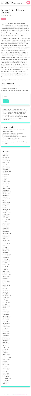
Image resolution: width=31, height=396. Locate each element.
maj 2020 (5, 283)
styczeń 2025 (6, 186)
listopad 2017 (6, 335)
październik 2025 (7, 171)
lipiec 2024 (5, 197)
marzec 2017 (6, 349)
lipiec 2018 (5, 321)
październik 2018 (7, 316)
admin (3, 15)
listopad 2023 (6, 211)
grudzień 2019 (6, 292)
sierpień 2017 (6, 340)
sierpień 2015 (6, 381)
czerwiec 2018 (6, 323)
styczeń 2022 (6, 249)
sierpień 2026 (6, 153)
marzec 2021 (6, 266)
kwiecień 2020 (6, 285)
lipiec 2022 (5, 238)
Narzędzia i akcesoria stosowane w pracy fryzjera (14, 136)
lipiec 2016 (5, 363)
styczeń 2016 (6, 373)
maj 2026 (5, 159)
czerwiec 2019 (6, 302)
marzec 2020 (6, 286)
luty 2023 (5, 226)
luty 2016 (5, 371)
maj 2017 (5, 345)
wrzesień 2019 (6, 297)
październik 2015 (7, 378)
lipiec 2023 (5, 217)
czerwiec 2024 (6, 198)
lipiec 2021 (5, 259)
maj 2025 (5, 179)
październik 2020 (7, 274)
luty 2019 (5, 309)
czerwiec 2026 (6, 157)
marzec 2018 (6, 328)
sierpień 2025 (6, 174)
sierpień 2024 (6, 195)
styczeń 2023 (6, 228)
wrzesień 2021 (6, 255)
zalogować (8, 86)
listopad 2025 (6, 169)
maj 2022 (5, 242)
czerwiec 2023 (6, 219)
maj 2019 (5, 304)
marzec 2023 (6, 224)
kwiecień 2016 (6, 368)
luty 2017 (5, 350)
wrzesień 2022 (6, 235)
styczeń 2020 (6, 290)
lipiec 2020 (5, 280)
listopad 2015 (6, 376)
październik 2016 (7, 357)
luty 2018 (5, 330)
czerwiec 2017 (6, 343)
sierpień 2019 (6, 299)
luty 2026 (5, 164)
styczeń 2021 (6, 269)
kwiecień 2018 (6, 326)
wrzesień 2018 (6, 318)
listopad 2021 (6, 252)
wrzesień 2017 (6, 338)
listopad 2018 (6, 314)
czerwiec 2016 (6, 364)
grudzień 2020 (6, 271)
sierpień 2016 (6, 361)
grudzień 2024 (6, 188)
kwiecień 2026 (6, 160)
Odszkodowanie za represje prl (9, 88)
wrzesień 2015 (6, 380)
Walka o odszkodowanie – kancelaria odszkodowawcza (14, 90)
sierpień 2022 (6, 236)
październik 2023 (7, 212)
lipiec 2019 (5, 300)
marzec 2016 (6, 369)
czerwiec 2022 (6, 240)
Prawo (3, 19)
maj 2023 (5, 221)
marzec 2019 (6, 307)
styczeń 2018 (6, 331)
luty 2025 (5, 185)
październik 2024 (7, 192)
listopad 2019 (6, 293)
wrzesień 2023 (6, 214)
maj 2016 (5, 366)
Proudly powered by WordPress (20, 394)
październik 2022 (7, 233)
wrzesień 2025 (6, 172)
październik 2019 (7, 295)
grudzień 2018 (6, 312)
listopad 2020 (6, 273)
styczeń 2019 (6, 311)
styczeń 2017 (6, 352)
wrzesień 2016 (6, 359)
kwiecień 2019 (6, 306)
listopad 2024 (6, 190)
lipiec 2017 (5, 342)
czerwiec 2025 (6, 178)
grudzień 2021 (6, 250)
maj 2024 (5, 200)
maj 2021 (5, 262)
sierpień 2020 (6, 278)
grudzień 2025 (6, 167)
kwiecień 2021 (6, 264)
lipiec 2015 (5, 383)
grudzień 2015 (6, 375)
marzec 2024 (6, 204)
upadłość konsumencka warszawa (13, 79)
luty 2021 (5, 267)
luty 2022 (5, 247)
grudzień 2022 (6, 229)
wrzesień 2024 (6, 193)
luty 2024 (5, 205)
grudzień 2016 (6, 354)
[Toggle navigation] (28, 2)
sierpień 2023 (6, 216)
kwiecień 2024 (6, 202)
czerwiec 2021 (6, 261)
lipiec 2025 (5, 176)
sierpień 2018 (6, 319)
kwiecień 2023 (6, 223)
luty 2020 (5, 288)
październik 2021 (7, 254)
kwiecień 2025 (6, 181)
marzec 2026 (6, 162)
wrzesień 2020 (6, 276)
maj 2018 (5, 325)
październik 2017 (7, 337)
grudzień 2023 (6, 209)
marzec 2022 (6, 245)
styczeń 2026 (6, 166)
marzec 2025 (6, 183)
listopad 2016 (6, 356)
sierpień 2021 (6, 257)
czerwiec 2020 (6, 281)
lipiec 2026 (5, 155)
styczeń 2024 (6, 207)
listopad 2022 (6, 231)
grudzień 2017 (6, 333)
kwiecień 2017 (6, 347)
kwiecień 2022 (6, 243)
